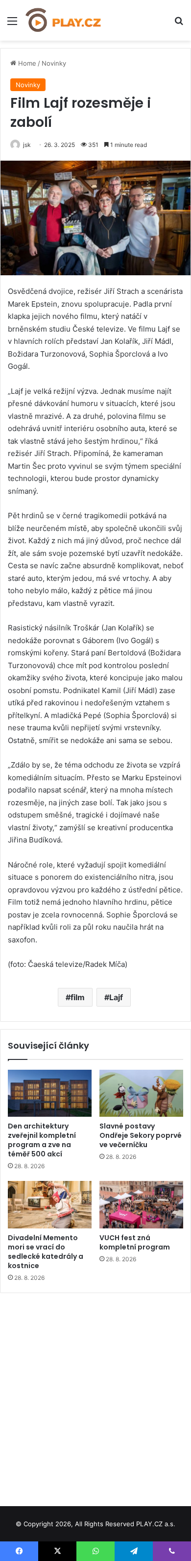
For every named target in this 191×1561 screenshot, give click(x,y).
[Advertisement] (95, 1395)
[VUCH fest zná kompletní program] (141, 1204)
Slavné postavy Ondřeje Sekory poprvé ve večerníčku (140, 1135)
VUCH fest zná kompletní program (134, 1242)
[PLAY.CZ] (63, 20)
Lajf (116, 997)
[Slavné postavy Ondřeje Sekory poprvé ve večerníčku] (141, 1093)
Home (26, 63)
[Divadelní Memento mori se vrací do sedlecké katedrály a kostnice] (50, 1204)
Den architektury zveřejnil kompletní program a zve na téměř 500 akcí (42, 1140)
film (78, 997)
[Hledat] (179, 24)
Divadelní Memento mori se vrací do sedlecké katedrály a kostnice (45, 1252)
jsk (27, 144)
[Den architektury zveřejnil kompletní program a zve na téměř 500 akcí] (50, 1093)
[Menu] (12, 24)
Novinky (54, 63)
